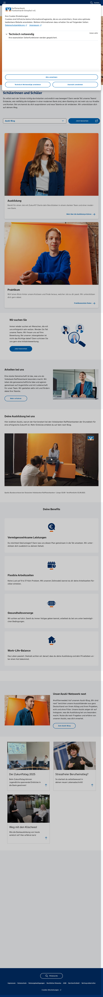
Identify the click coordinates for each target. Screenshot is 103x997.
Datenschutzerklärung (15, 25)
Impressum (34, 25)
